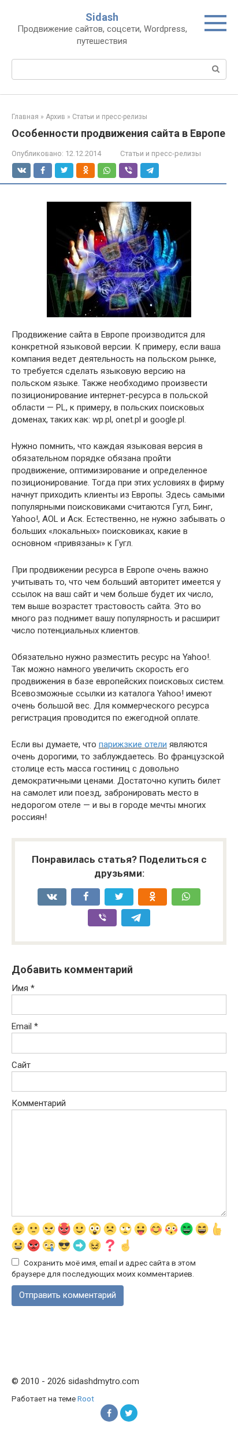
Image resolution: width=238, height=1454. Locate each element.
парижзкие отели (133, 744)
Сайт (21, 1065)
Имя (23, 988)
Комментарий (39, 1103)
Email (25, 1026)
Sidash (101, 17)
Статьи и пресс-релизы (160, 153)
